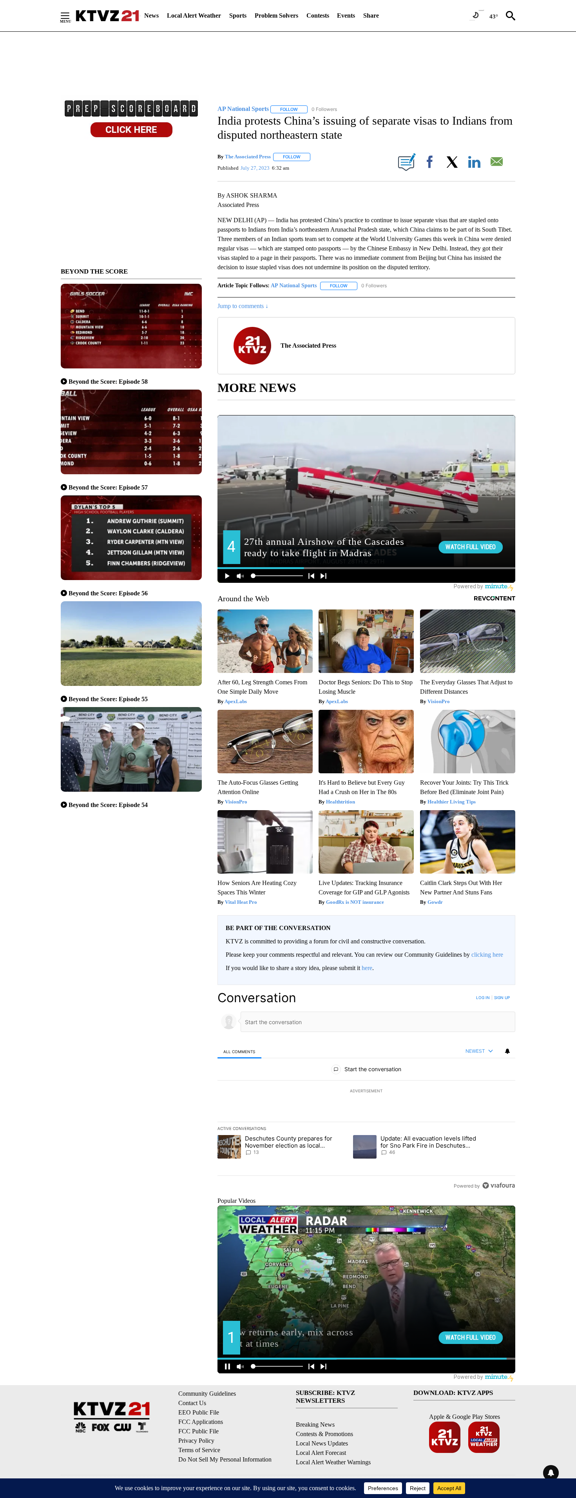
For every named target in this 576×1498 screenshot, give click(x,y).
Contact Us (192, 1403)
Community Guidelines (207, 1393)
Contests (317, 15)
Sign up (502, 997)
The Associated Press (248, 157)
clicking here (487, 954)
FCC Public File (198, 1431)
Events (346, 15)
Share (371, 15)
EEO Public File (198, 1412)
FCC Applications (200, 1421)
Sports (237, 15)
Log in (483, 997)
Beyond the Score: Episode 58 (108, 381)
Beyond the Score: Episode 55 (108, 699)
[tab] (239, 1051)
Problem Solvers (276, 15)
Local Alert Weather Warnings (333, 1462)
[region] (366, 1091)
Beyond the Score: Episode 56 (108, 593)
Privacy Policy (196, 1440)
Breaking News (315, 1424)
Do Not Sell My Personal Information (225, 1459)
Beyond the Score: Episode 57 (108, 487)
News (151, 15)
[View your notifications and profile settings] (507, 1051)
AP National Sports (294, 285)
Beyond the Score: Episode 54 (108, 805)
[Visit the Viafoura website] (498, 1185)
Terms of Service (199, 1450)
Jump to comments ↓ (242, 306)
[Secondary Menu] (71, 16)
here (367, 968)
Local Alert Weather (194, 15)
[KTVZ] (107, 15)
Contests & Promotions (324, 1434)
